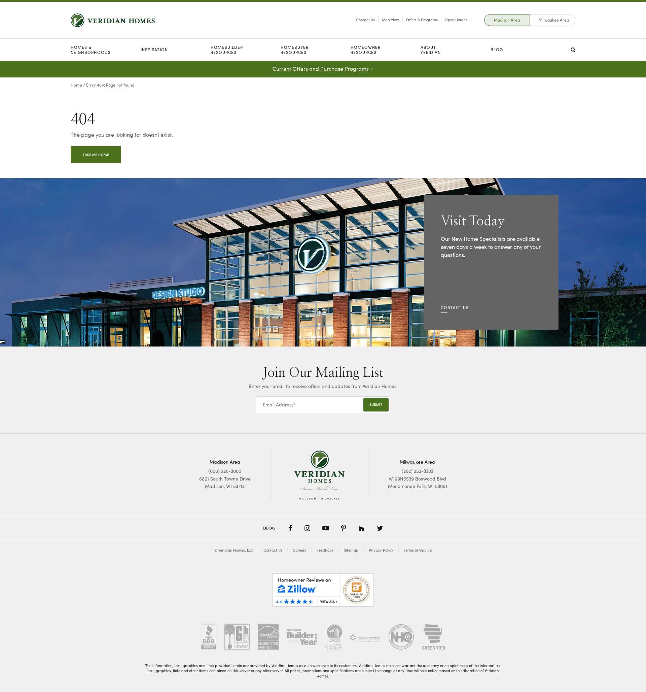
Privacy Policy (381, 550)
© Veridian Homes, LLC (233, 550)
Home (76, 85)
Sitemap (351, 550)
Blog (497, 49)
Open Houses (456, 19)
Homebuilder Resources (227, 50)
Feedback (325, 550)
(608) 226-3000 (224, 471)
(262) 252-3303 (417, 471)
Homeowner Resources (366, 50)
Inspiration (154, 49)
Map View (390, 19)
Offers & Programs (422, 19)
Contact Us (365, 19)
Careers (299, 550)
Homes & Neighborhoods (91, 50)
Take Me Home (96, 154)
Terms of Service (418, 550)
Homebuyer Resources (295, 50)
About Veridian (431, 50)
